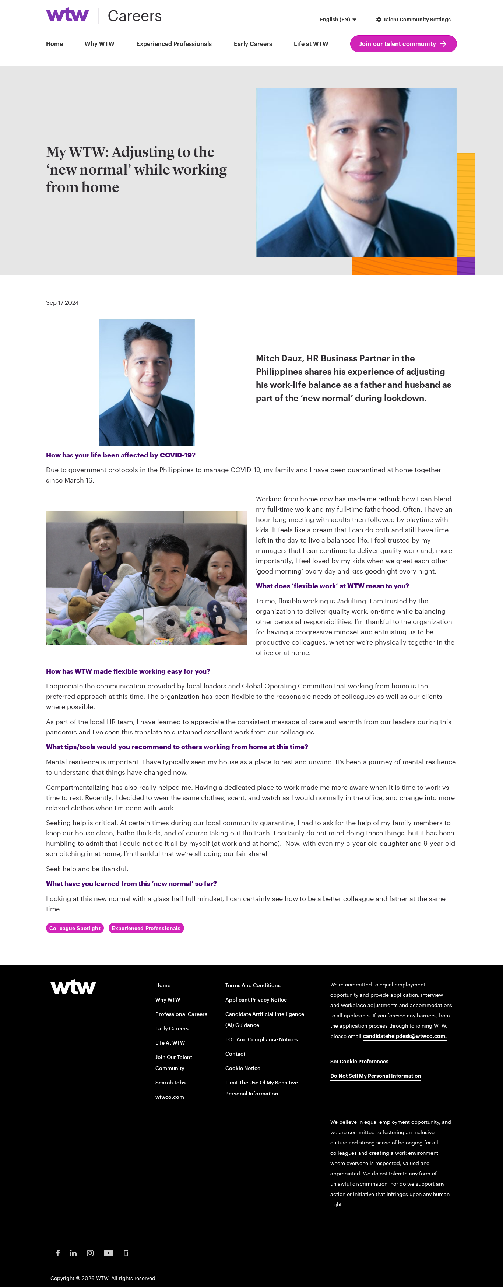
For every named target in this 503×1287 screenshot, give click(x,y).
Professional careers (181, 1014)
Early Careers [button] (253, 44)
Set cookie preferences (359, 1062)
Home (54, 44)
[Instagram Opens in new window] (90, 1252)
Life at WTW (311, 44)
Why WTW (100, 44)
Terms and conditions (253, 985)
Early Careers (172, 1028)
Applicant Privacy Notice (256, 999)
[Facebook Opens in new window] (58, 1252)
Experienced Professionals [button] (174, 44)
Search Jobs (170, 1082)
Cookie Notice (242, 1068)
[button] (339, 20)
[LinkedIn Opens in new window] (73, 1252)
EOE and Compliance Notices (261, 1039)
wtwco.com (169, 1097)
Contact (235, 1054)
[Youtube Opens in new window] (108, 1252)
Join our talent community (397, 44)
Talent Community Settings (416, 19)
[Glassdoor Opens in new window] (126, 1252)
